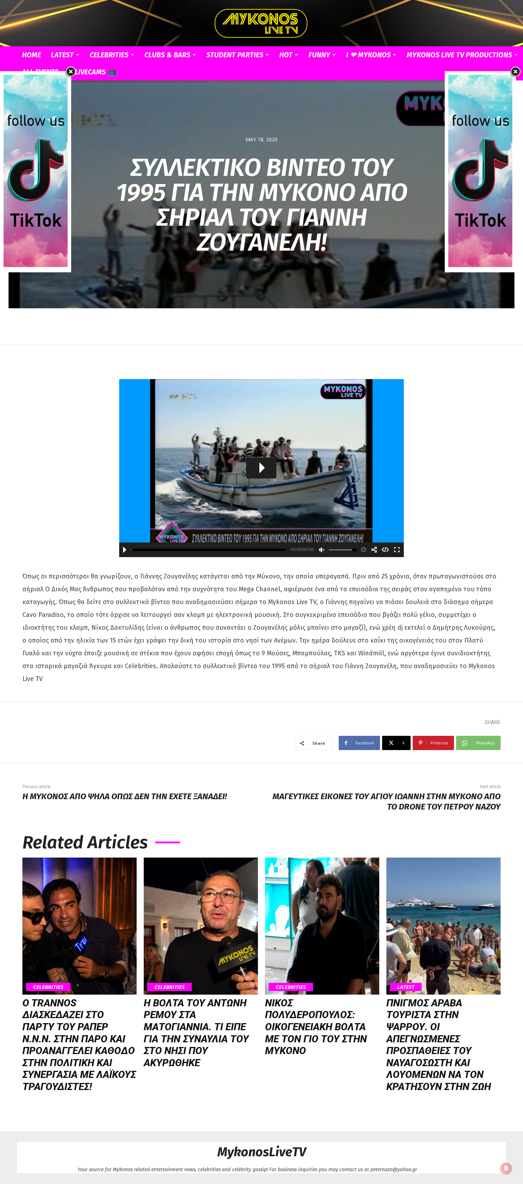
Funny (319, 55)
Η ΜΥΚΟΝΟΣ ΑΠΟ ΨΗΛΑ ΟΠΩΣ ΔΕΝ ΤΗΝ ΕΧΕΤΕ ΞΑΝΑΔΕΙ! (124, 796)
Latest (62, 55)
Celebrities (109, 55)
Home (31, 55)
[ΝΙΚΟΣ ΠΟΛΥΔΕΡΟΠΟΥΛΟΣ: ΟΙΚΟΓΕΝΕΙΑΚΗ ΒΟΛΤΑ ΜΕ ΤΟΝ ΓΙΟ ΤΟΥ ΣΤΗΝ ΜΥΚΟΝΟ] (322, 926)
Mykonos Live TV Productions (459, 55)
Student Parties (234, 55)
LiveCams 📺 (95, 72)
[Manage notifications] (506, 1168)
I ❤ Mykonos (368, 55)
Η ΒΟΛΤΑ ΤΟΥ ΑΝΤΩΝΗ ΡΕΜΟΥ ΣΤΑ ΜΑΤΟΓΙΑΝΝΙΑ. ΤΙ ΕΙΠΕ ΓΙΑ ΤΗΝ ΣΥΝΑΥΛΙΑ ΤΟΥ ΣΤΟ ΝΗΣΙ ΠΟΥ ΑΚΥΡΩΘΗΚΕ (196, 1033)
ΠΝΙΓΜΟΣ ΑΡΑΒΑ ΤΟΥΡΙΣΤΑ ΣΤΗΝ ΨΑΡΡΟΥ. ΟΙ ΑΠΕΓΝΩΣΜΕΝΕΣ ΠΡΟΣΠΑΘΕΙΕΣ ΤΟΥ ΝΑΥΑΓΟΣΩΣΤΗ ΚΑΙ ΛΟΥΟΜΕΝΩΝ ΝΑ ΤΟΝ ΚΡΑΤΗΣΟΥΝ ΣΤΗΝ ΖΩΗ (438, 1045)
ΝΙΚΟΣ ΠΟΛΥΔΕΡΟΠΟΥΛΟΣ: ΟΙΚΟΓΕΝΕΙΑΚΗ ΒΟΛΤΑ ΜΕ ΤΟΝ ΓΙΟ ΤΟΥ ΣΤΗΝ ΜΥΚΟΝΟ (316, 1027)
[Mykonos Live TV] (261, 23)
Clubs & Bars (167, 55)
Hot (285, 55)
